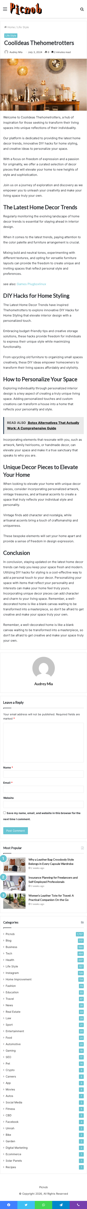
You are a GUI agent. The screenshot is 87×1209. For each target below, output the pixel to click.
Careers (11, 1076)
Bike (8, 1134)
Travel (10, 998)
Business (11, 947)
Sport (9, 1024)
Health (10, 960)
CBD (9, 1115)
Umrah (10, 1128)
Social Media (14, 1102)
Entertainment (15, 1031)
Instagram (12, 972)
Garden (10, 1141)
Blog (8, 940)
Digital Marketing (17, 1147)
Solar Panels (14, 1160)
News (9, 1005)
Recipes (11, 1167)
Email (8, 782)
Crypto (10, 1070)
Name (8, 767)
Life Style (23, 27)
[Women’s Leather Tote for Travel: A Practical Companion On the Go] (14, 901)
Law (8, 1018)
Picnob (10, 934)
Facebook (12, 1121)
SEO (8, 1057)
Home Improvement (19, 979)
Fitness (10, 1108)
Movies (10, 1089)
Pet (8, 1063)
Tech (9, 953)
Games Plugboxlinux (31, 284)
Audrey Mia (16, 52)
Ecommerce (13, 1154)
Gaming (11, 1050)
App (8, 1083)
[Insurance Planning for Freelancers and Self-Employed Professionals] (14, 883)
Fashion (11, 985)
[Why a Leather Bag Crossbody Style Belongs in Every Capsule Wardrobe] (14, 865)
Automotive (13, 1044)
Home (11, 27)
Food (9, 1037)
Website (8, 797)
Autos (9, 1096)
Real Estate (13, 1011)
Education (12, 992)
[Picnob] (26, 9)
